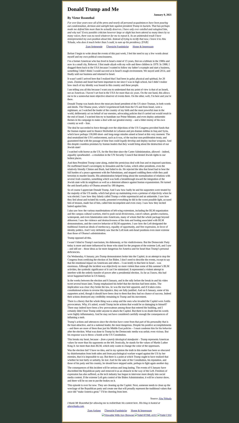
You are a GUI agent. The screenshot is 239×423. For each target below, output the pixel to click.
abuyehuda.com (75, 406)
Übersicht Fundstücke (117, 46)
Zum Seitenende (94, 46)
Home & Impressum (143, 46)
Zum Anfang (94, 410)
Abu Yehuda (165, 398)
